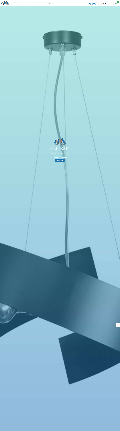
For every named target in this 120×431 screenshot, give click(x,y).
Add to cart (60, 160)
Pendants (56, 158)
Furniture (30, 3)
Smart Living (39, 3)
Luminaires (21, 3)
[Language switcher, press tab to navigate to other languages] (102, 3)
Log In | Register (50, 3)
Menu (13, 3)
